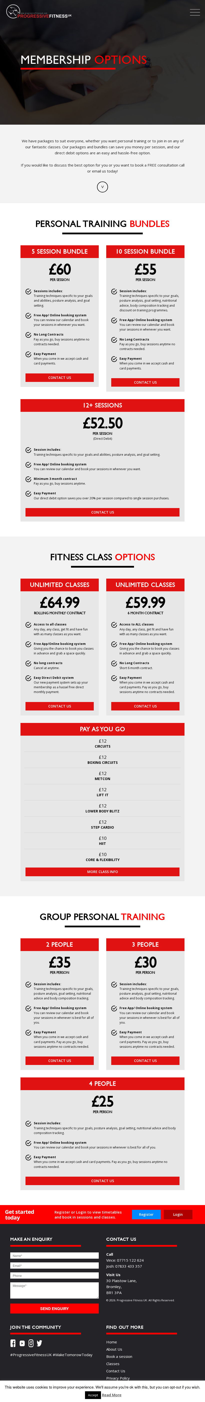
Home (111, 1341)
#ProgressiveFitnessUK (31, 1354)
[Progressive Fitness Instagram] (32, 1344)
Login (178, 1214)
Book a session (119, 1356)
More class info (102, 871)
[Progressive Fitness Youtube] (24, 1344)
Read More (112, 1394)
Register (146, 1214)
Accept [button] (93, 1395)
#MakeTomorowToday (72, 1354)
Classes (113, 1363)
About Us (114, 1349)
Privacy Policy (118, 1378)
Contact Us (59, 377)
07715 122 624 (130, 1260)
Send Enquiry (54, 1308)
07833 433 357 (128, 1266)
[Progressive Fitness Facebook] (14, 1344)
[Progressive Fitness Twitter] (40, 1344)
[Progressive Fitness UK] (38, 17)
